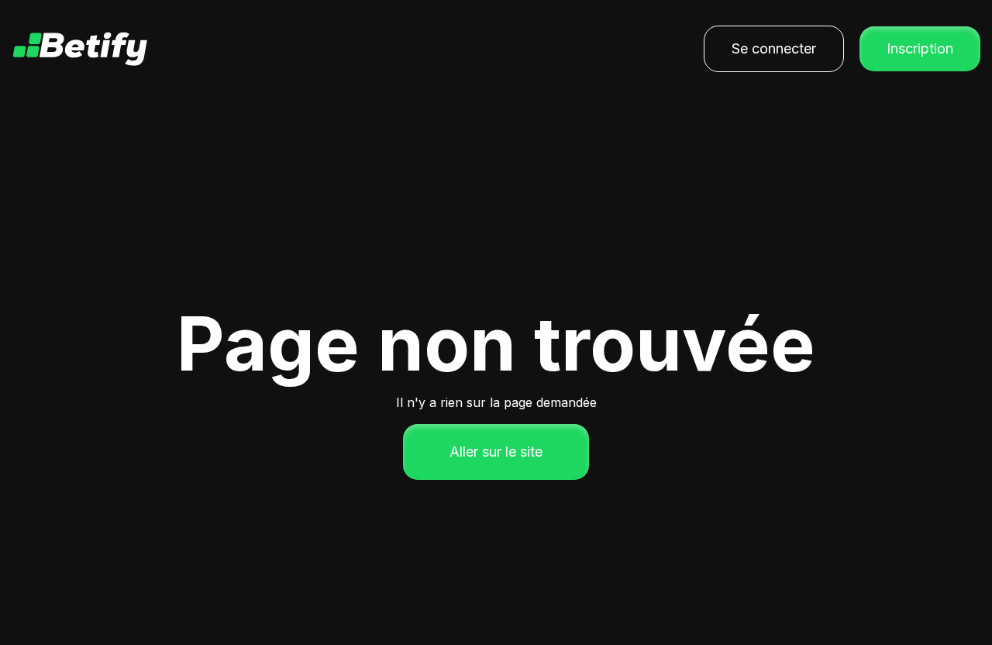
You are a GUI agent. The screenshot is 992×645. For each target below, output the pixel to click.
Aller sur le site (496, 451)
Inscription (920, 48)
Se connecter (774, 48)
